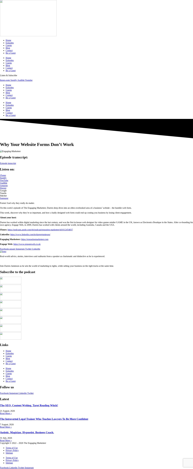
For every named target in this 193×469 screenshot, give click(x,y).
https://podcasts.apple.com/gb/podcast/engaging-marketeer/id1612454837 (40, 229)
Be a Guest (11, 53)
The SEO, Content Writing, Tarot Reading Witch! (29, 405)
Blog (8, 48)
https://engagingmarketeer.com (34, 239)
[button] (3, 190)
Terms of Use (12, 448)
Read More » (6, 413)
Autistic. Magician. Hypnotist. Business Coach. (27, 432)
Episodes (10, 43)
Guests (9, 45)
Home (8, 40)
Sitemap (9, 453)
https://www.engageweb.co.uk (27, 244)
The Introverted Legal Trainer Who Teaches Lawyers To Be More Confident (44, 418)
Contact (9, 50)
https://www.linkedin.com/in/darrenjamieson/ (30, 234)
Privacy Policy (12, 450)
